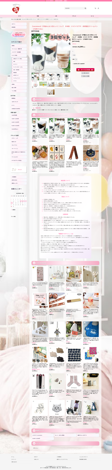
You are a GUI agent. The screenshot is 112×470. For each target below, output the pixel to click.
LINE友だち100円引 (58, 0)
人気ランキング (15, 101)
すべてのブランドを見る (16, 160)
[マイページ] (98, 8)
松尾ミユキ (14, 141)
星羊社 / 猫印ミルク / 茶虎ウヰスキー (18, 152)
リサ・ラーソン (15, 148)
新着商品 (13, 98)
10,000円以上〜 (15, 129)
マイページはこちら (49, 188)
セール (13, 105)
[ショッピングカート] (95, 8)
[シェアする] (74, 55)
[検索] (85, 8)
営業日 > (65, 0)
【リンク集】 (13, 216)
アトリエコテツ (15, 157)
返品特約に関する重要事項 (79, 63)
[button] (20, 16)
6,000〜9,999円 (15, 125)
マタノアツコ (14, 145)
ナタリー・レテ (15, 138)
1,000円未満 (14, 115)
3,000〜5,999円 (15, 122)
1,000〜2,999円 (15, 118)
